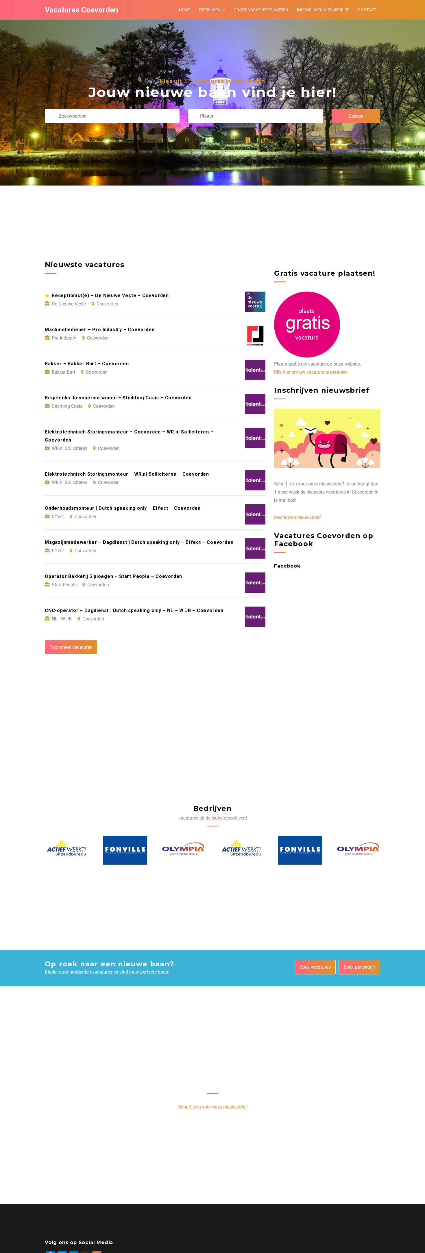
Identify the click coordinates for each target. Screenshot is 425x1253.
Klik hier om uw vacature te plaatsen (311, 372)
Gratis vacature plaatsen (261, 10)
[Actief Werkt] (184, 850)
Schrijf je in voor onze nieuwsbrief (212, 1107)
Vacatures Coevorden (81, 10)
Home (185, 10)
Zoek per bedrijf (359, 967)
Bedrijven (210, 10)
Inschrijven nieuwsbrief (323, 10)
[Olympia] (125, 850)
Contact (367, 10)
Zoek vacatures (315, 967)
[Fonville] (67, 850)
